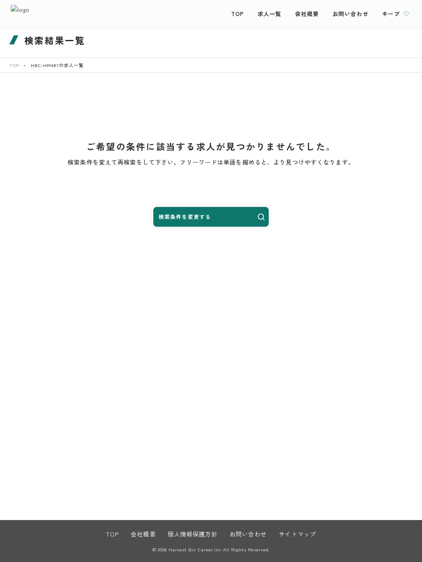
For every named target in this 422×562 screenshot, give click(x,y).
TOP (237, 13)
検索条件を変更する (185, 217)
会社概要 (307, 13)
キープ (391, 13)
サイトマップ (297, 533)
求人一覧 (269, 13)
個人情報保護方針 (193, 533)
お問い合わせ (351, 13)
